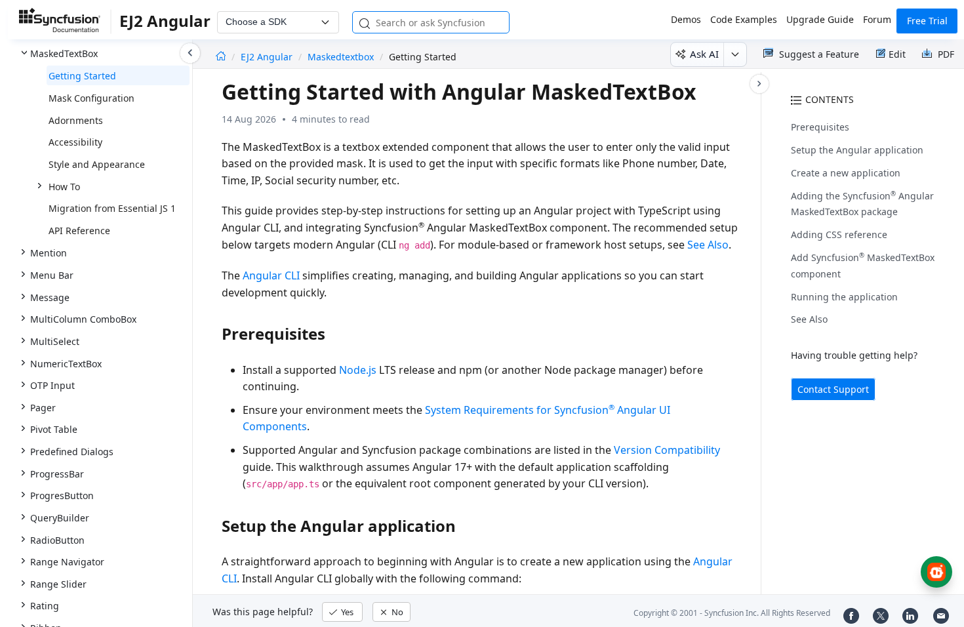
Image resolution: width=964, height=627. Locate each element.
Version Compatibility (667, 450)
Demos (686, 19)
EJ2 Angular (268, 57)
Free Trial (927, 20)
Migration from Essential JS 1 (112, 208)
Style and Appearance (97, 164)
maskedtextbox (341, 57)
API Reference (79, 230)
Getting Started (82, 76)
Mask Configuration (91, 98)
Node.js (357, 370)
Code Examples (743, 19)
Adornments (76, 120)
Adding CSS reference (839, 234)
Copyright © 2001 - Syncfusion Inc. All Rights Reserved (731, 612)
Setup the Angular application (857, 150)
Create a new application (845, 173)
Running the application (844, 297)
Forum (877, 19)
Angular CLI (271, 275)
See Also (809, 319)
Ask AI (704, 53)
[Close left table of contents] (190, 53)
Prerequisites (820, 127)
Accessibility (75, 142)
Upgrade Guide (820, 19)
